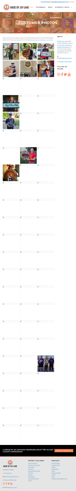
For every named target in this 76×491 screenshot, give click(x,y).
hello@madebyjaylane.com (60, 2)
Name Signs (31, 476)
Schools (30, 475)
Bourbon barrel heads (63, 47)
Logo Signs (31, 467)
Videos (53, 475)
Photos (53, 467)
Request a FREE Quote (65, 61)
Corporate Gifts (56, 465)
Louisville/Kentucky (33, 478)
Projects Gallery (56, 463)
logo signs (62, 45)
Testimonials (55, 469)
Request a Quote (56, 473)
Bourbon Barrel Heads (34, 471)
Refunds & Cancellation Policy (60, 478)
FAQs (53, 476)
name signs (68, 45)
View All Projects (32, 463)
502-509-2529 (45, 2)
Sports (30, 480)
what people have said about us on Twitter (41, 40)
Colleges (30, 473)
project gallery (16, 40)
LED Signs (30, 469)
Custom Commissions (34, 465)
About (53, 471)
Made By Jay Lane (62, 41)
